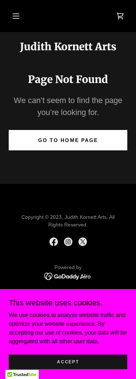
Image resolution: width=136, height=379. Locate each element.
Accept (68, 361)
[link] (120, 16)
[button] (16, 16)
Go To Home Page (68, 140)
